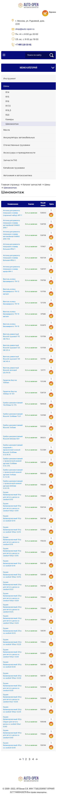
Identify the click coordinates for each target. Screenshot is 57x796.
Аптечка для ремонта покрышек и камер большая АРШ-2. (11, 257)
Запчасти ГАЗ (10, 160)
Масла (6, 130)
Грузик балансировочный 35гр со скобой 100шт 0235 (12, 709)
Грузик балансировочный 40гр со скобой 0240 (12, 745)
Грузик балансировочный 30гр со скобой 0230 (12, 664)
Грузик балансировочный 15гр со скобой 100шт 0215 (12, 574)
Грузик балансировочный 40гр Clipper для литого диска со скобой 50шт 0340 (12, 722)
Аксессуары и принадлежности (19, 152)
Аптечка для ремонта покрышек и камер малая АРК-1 (11, 269)
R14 (7, 92)
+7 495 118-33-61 (23, 44)
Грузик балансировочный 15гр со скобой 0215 (12, 563)
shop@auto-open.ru (24, 29)
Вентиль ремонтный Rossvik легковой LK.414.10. (11, 370)
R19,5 (8, 110)
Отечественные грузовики (16, 145)
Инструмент (9, 78)
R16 (7, 101)
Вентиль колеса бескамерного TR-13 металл (11, 291)
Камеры (10, 119)
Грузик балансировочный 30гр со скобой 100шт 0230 (12, 675)
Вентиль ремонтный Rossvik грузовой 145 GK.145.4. (11, 359)
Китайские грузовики (14, 168)
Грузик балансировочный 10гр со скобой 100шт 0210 (12, 529)
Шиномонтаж (12, 124)
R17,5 (8, 105)
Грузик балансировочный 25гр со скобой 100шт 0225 (12, 642)
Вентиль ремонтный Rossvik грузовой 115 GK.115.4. (11, 336)
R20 (7, 115)
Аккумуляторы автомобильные (19, 137)
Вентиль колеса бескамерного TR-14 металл (11, 314)
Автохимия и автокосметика (17, 175)
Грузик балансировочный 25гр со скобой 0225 (12, 630)
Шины (6, 86)
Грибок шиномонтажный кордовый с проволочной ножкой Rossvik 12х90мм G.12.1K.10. (13, 450)
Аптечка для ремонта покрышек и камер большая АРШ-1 (11, 246)
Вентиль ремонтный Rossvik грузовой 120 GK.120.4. (11, 347)
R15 (7, 96)
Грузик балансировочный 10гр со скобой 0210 (12, 518)
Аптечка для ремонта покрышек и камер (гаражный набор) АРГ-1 (12, 212)
